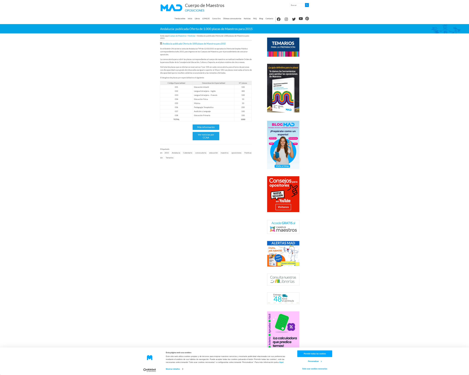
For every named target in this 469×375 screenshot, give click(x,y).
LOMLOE (206, 18)
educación (213, 153)
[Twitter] (293, 19)
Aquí (281, 362)
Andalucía (176, 153)
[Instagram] (286, 19)
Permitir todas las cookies (315, 354)
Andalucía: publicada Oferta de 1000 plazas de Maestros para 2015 (194, 43)
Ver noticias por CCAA (206, 136)
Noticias (247, 18)
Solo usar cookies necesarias (314, 369)
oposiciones (236, 153)
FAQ (255, 18)
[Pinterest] (307, 19)
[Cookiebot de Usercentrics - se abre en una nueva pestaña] (149, 370)
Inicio (190, 18)
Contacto (269, 18)
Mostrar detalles (173, 369)
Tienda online (179, 18)
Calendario (187, 153)
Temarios (169, 157)
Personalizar (313, 361)
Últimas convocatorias (232, 18)
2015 (167, 153)
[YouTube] (301, 19)
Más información (206, 127)
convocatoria (200, 153)
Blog (261, 18)
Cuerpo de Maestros (204, 5)
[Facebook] (278, 19)
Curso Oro (216, 18)
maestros (225, 153)
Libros (197, 18)
